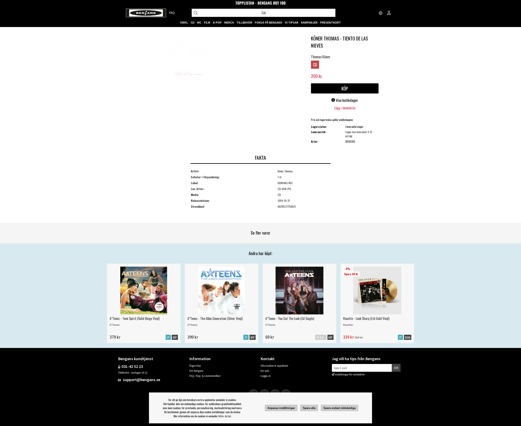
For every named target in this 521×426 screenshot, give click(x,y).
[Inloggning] (389, 13)
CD (193, 22)
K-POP (217, 22)
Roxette (348, 325)
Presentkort (330, 22)
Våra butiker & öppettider (274, 365)
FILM (207, 22)
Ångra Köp (195, 365)
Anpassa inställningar (281, 408)
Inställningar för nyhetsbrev (350, 374)
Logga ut (265, 376)
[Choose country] (380, 13)
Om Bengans (196, 371)
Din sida (264, 371)
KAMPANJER (309, 22)
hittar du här (224, 416)
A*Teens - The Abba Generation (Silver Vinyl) (215, 318)
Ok (396, 367)
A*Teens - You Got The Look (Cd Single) (289, 318)
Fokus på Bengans (268, 22)
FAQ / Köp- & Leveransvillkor (205, 376)
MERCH (229, 22)
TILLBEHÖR (244, 22)
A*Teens (115, 325)
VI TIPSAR (291, 22)
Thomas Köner (320, 56)
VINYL (184, 22)
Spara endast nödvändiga (339, 408)
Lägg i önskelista (344, 107)
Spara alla (309, 408)
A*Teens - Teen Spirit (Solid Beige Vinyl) (135, 318)
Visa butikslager (346, 100)
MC (199, 22)
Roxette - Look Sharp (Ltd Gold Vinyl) (366, 318)
